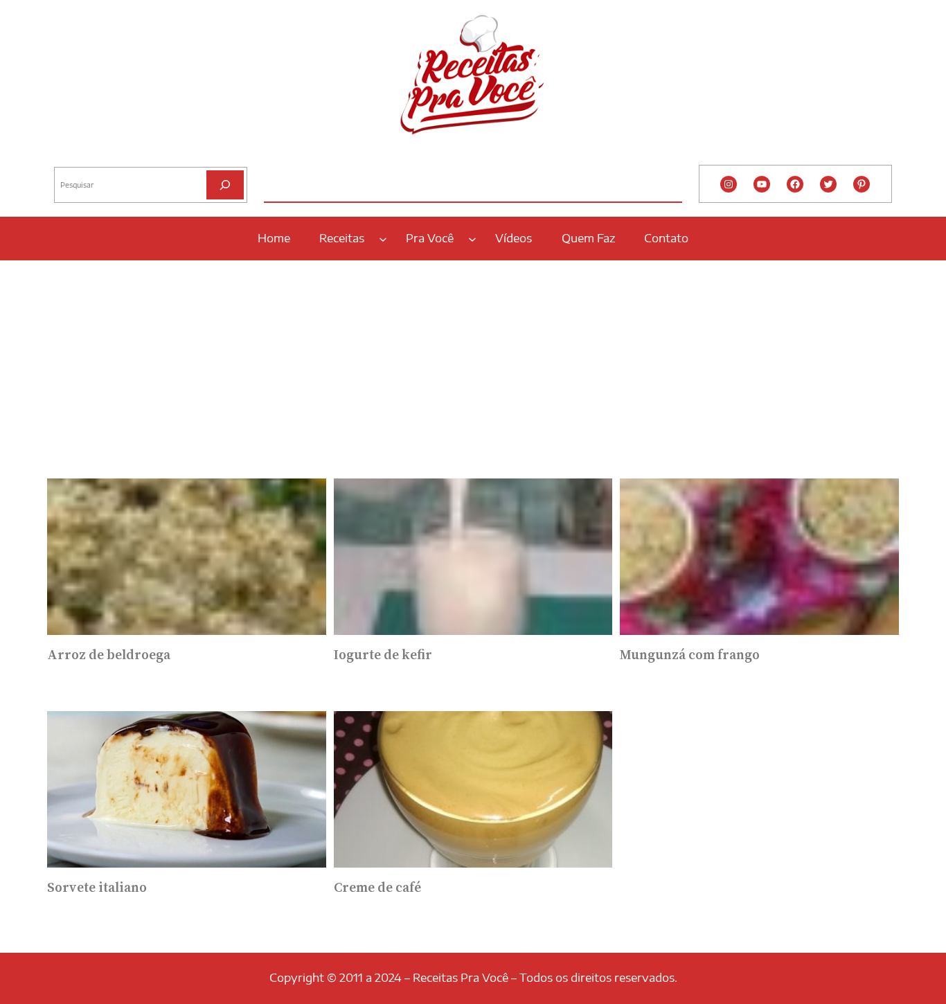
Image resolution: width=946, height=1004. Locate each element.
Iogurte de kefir (383, 655)
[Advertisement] (473, 365)
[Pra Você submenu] (472, 238)
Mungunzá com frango (690, 655)
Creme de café (377, 887)
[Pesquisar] (225, 184)
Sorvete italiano (97, 887)
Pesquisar (72, 156)
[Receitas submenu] (383, 238)
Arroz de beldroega (108, 655)
